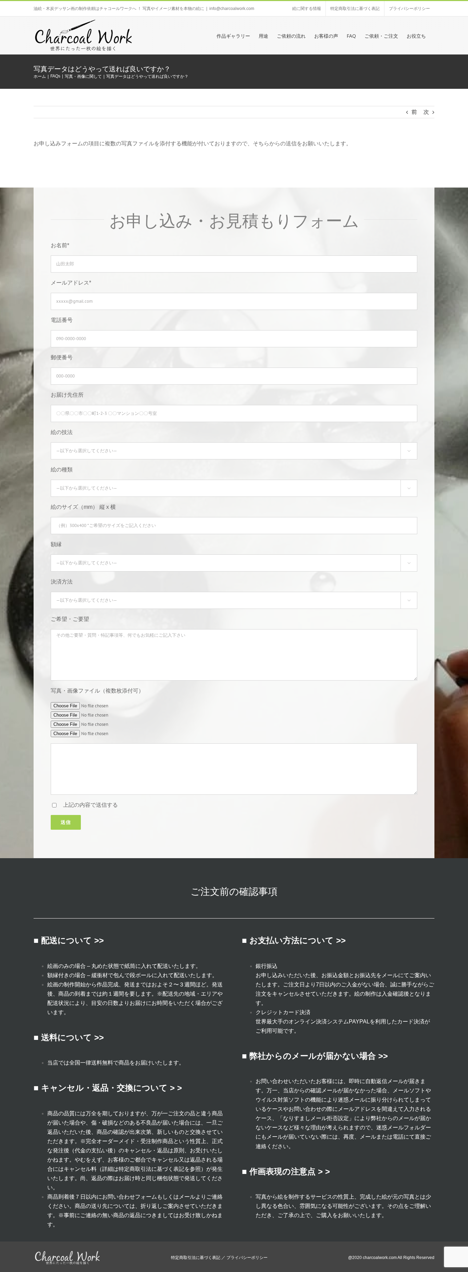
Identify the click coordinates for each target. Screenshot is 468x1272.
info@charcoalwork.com (231, 8)
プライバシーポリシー (247, 1257)
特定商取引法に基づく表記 (151, 1169)
